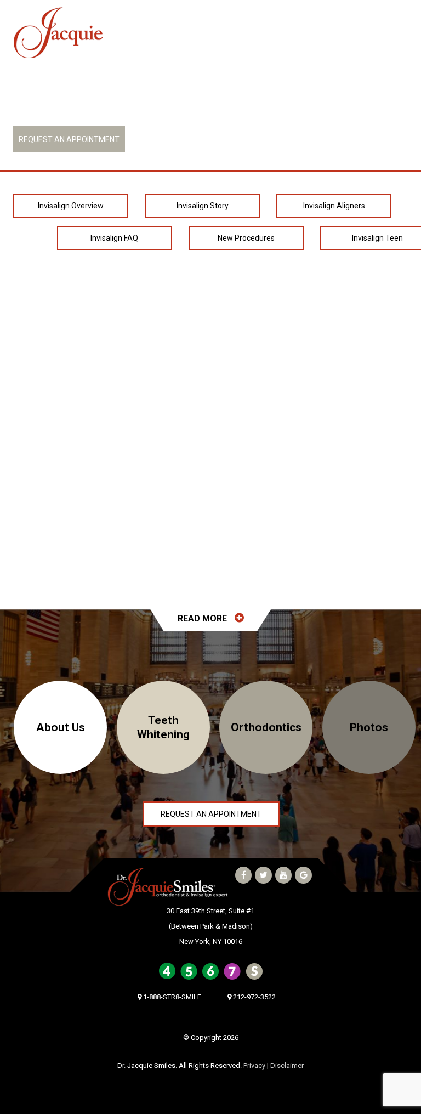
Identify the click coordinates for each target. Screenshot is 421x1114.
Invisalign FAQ (114, 238)
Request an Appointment (69, 139)
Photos (369, 727)
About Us (60, 727)
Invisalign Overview (71, 205)
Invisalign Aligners (334, 205)
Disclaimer (287, 1065)
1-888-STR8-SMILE (64, 107)
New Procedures (246, 238)
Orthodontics (266, 727)
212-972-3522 (257, 107)
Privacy (254, 1065)
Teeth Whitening (163, 727)
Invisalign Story (203, 205)
